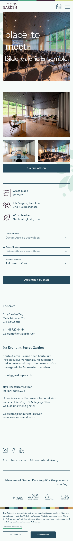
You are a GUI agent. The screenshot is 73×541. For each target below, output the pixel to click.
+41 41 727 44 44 (14, 329)
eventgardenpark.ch (17, 375)
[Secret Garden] (65, 497)
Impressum (18, 460)
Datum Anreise (12, 234)
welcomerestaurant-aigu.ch (22, 413)
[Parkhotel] (18, 497)
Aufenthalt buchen (36, 279)
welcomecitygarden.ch (19, 333)
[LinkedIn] (21, 450)
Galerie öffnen (36, 168)
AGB (5, 460)
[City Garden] (33, 497)
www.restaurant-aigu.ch (19, 417)
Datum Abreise (12, 247)
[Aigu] (49, 497)
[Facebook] (13, 450)
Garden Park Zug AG (35, 480)
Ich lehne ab (15, 535)
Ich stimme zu (43, 535)
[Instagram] (5, 450)
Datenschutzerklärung (12, 527)
